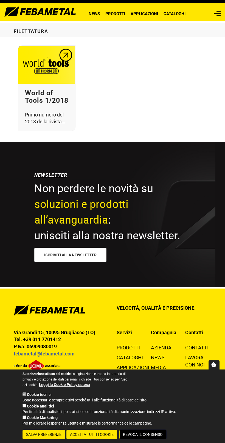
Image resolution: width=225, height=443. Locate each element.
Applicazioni (144, 13)
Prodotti (115, 13)
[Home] (40, 11)
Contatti (197, 347)
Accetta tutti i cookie (92, 434)
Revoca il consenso (143, 434)
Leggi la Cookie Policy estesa (64, 384)
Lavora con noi (195, 361)
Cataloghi (174, 13)
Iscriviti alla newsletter (70, 255)
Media (158, 367)
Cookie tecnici (39, 394)
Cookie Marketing (42, 417)
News (94, 13)
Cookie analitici (40, 406)
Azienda (161, 347)
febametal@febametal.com (44, 354)
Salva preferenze (43, 434)
